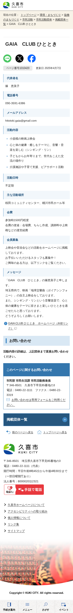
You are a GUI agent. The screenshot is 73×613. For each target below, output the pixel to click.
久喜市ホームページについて (26, 504)
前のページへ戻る (22, 432)
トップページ (28, 15)
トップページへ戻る (55, 432)
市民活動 (27, 19)
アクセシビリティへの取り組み (27, 511)
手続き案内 (9, 609)
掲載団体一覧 (17, 419)
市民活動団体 (44, 19)
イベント (64, 609)
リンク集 (13, 524)
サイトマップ (16, 530)
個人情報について (19, 517)
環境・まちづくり (50, 15)
